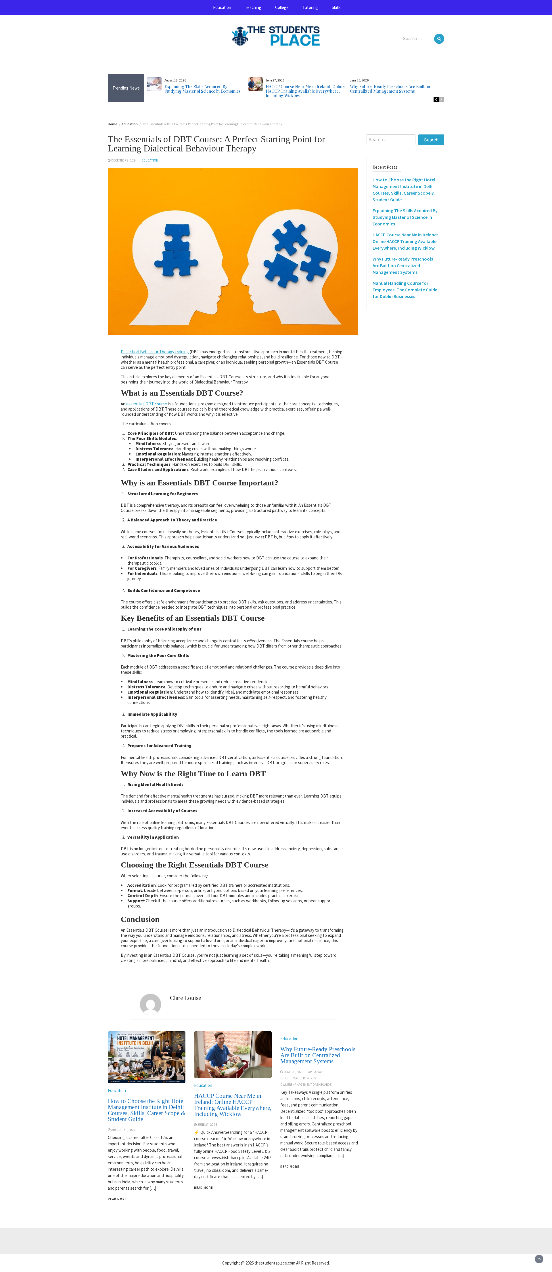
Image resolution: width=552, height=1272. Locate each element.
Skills (336, 7)
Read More (117, 1199)
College (282, 7)
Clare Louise (185, 997)
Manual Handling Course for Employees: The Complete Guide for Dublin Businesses (405, 289)
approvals (316, 1072)
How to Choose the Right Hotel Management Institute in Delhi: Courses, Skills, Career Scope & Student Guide (146, 1110)
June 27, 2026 (207, 1125)
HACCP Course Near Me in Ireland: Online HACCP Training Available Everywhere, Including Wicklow (305, 91)
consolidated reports (298, 1078)
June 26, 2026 (293, 1072)
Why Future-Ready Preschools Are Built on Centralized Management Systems (390, 89)
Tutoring (310, 7)
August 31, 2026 (123, 1130)
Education (222, 7)
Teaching (253, 7)
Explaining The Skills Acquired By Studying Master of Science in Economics (202, 89)
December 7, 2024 (124, 160)
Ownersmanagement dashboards (305, 1085)
